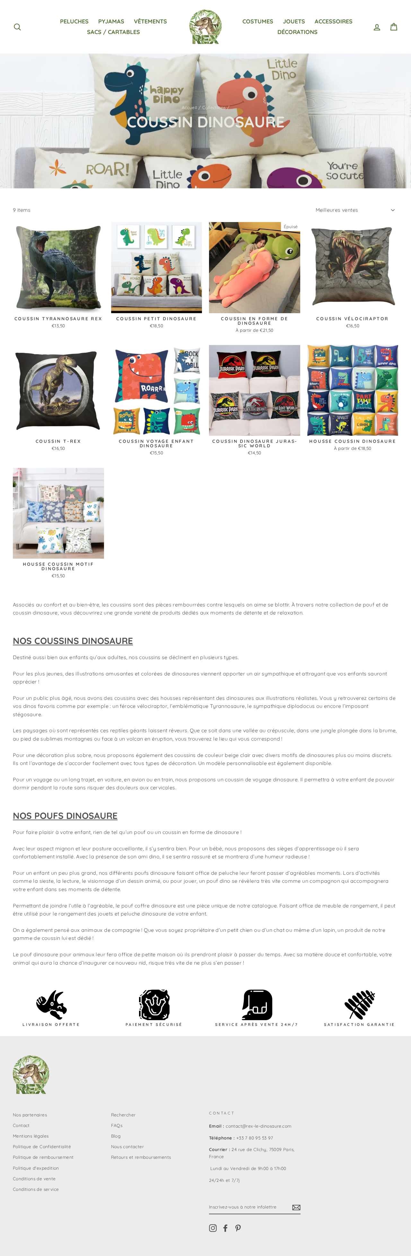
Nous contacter (127, 1146)
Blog (116, 1136)
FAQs (117, 1125)
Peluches (74, 21)
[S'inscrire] (296, 1207)
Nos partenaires (30, 1114)
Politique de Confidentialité (42, 1146)
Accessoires (334, 21)
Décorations (297, 32)
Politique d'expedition (36, 1168)
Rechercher (123, 1114)
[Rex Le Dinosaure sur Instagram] (213, 1228)
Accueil (189, 107)
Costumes (257, 21)
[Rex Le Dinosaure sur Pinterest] (238, 1228)
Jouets (294, 21)
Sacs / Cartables (113, 32)
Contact (21, 1125)
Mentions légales (30, 1136)
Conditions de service (36, 1189)
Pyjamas (111, 21)
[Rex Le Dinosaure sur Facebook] (225, 1228)
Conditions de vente (34, 1178)
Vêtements (150, 21)
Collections (213, 107)
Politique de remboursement (43, 1157)
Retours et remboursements (141, 1157)
